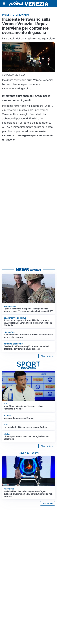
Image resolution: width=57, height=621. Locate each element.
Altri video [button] (47, 503)
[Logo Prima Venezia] (28, 3)
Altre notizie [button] (47, 356)
